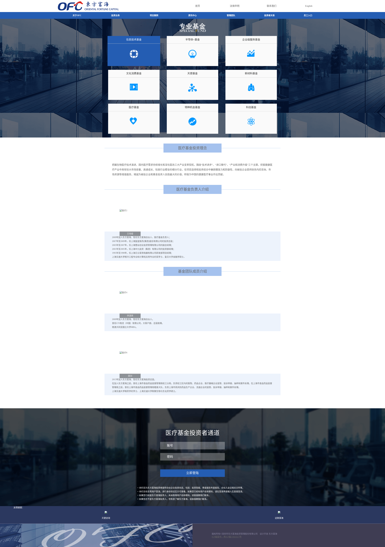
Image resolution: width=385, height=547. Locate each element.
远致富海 (279, 518)
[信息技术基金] (134, 57)
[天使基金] (192, 91)
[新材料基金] (251, 91)
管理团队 (231, 15)
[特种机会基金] (192, 125)
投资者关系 (269, 15)
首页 (197, 6)
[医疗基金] (134, 125)
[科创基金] (251, 125)
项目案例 (154, 15)
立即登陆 (192, 473)
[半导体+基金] (192, 57)
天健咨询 (106, 518)
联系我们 (271, 6)
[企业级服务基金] (251, 57)
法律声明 (234, 6)
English (308, 6)
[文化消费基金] (134, 91)
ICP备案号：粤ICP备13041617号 (227, 537)
